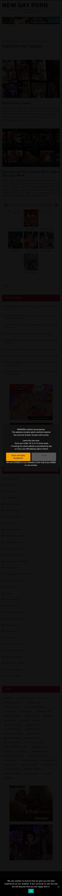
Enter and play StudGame (18, 457)
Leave (44, 455)
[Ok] (58, 886)
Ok (31, 891)
